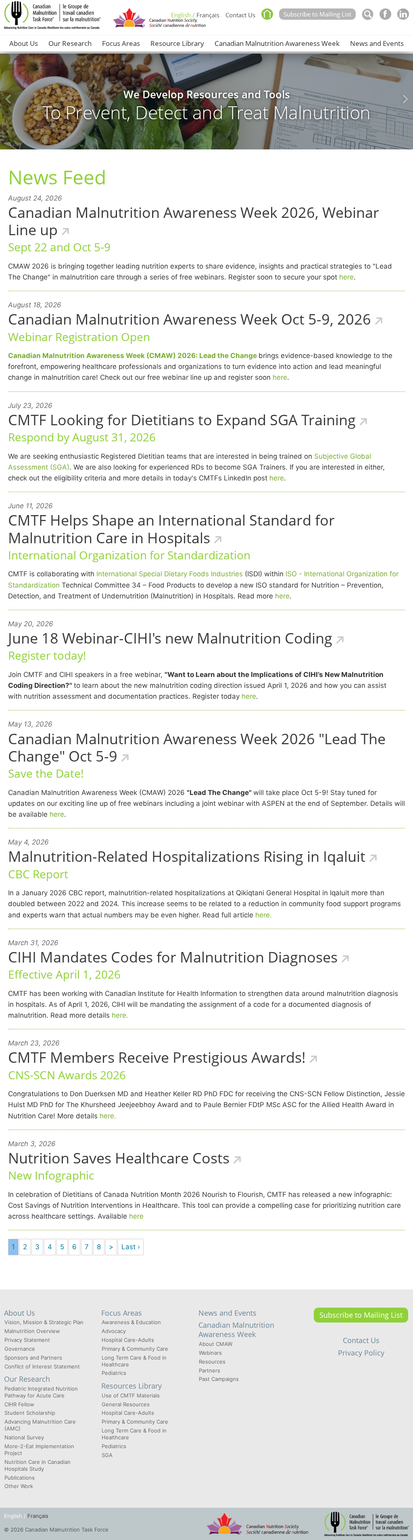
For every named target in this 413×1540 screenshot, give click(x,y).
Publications (19, 1477)
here (346, 277)
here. (263, 915)
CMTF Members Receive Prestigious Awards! (157, 1057)
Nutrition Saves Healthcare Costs (118, 1158)
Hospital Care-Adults (128, 1340)
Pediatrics (114, 1373)
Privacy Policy (361, 1353)
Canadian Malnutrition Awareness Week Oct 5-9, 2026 (189, 319)
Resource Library (177, 43)
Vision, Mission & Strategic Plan (43, 1322)
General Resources (126, 1404)
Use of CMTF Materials (131, 1395)
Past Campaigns (219, 1379)
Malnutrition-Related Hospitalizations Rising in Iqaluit (186, 856)
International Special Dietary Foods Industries (168, 574)
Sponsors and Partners (33, 1357)
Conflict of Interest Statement (42, 1366)
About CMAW (215, 1344)
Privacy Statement (27, 1340)
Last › (130, 1247)
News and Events (377, 43)
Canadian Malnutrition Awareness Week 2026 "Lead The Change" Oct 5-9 (197, 747)
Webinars (210, 1353)
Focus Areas (121, 43)
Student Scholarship (29, 1413)
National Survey (24, 1437)
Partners (209, 1370)
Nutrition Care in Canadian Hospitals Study (37, 1465)
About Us (23, 43)
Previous (8, 99)
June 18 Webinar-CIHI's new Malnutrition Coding (170, 638)
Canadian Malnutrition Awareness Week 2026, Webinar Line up (193, 221)
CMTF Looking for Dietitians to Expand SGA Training (182, 420)
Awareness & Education (131, 1322)
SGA (107, 1455)
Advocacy (114, 1331)
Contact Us (240, 15)
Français (207, 15)
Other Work (18, 1486)
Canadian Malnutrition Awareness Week (277, 43)
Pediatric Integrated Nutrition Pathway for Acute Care (41, 1392)
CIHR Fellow (19, 1404)
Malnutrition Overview (32, 1331)
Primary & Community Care (135, 1348)
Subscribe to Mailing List (317, 14)
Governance (19, 1348)
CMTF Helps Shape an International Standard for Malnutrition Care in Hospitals (171, 528)
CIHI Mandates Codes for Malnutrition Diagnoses (173, 957)
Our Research (70, 43)
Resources (212, 1361)
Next (405, 99)
